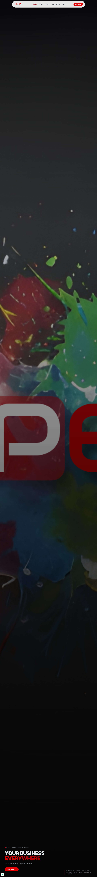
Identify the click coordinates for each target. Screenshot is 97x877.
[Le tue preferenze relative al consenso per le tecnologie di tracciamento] (2, 874)
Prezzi (47, 4)
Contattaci (78, 4)
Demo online (56, 4)
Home (35, 4)
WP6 (40, 4)
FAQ (63, 4)
